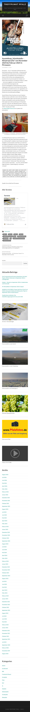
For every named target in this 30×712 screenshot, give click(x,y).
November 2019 (6, 650)
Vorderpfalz (5, 694)
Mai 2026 (4, 483)
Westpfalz (4, 697)
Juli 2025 (4, 512)
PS (10, 238)
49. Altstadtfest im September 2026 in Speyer (13, 286)
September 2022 (6, 610)
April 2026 (4, 486)
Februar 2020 (5, 647)
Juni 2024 (4, 549)
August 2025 (5, 509)
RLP (3, 683)
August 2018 (5, 653)
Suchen (4, 260)
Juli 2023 (4, 581)
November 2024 (6, 535)
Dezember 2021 (6, 630)
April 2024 (4, 555)
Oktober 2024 (5, 538)
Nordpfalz (4, 677)
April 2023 (4, 590)
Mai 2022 (4, 621)
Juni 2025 (4, 515)
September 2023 (6, 575)
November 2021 (6, 633)
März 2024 (4, 558)
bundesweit (5, 668)
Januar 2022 (5, 627)
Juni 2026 (4, 480)
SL (2, 685)
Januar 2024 (5, 564)
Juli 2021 (4, 642)
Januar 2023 (5, 598)
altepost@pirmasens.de (9, 108)
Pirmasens (5, 238)
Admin (3, 665)
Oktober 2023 (5, 572)
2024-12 (10, 234)
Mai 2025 (4, 518)
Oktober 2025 (5, 503)
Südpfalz (4, 688)
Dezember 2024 (6, 532)
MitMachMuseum (22, 236)
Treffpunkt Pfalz (15, 4)
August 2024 (5, 543)
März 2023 (4, 593)
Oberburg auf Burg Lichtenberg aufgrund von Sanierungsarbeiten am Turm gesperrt (12, 247)
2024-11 (5, 234)
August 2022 (5, 613)
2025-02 (21, 234)
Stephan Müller (7, 240)
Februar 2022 (5, 624)
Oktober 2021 (5, 636)
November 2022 (6, 604)
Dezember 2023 (6, 567)
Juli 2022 (4, 616)
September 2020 (6, 645)
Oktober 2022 (5, 607)
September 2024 (6, 541)
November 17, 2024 (6, 67)
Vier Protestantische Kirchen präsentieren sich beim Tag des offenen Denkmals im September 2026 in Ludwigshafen (14, 278)
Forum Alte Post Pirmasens (9, 236)
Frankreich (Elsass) (6, 674)
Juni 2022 (4, 619)
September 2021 (6, 639)
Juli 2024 (4, 546)
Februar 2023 (5, 595)
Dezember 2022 (6, 601)
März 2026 (4, 489)
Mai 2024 (4, 552)
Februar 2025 (5, 526)
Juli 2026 (4, 477)
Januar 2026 (5, 494)
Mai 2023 (4, 587)
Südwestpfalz (7, 231)
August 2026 (5, 474)
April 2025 (4, 520)
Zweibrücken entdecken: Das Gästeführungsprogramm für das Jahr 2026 (12, 296)
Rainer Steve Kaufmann (19, 238)
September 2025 (6, 506)
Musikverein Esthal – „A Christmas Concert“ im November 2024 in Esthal (13, 253)
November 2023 (6, 569)
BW (3, 671)
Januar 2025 (5, 529)
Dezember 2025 (6, 497)
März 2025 (4, 523)
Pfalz (3, 680)
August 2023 (5, 578)
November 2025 (6, 500)
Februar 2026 (5, 491)
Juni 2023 (4, 584)
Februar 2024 (5, 561)
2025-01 (15, 234)
